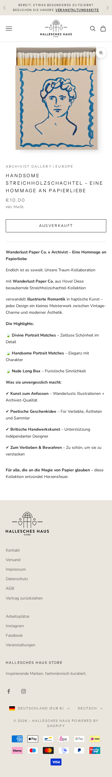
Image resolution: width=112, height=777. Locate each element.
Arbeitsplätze (17, 616)
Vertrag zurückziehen (24, 598)
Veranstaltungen (20, 645)
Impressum (16, 569)
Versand (13, 560)
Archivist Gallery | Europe (40, 166)
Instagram (15, 626)
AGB (10, 588)
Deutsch (87, 708)
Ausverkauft (56, 225)
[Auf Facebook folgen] (8, 691)
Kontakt (13, 550)
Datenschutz (17, 579)
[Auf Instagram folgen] (23, 691)
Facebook (14, 635)
